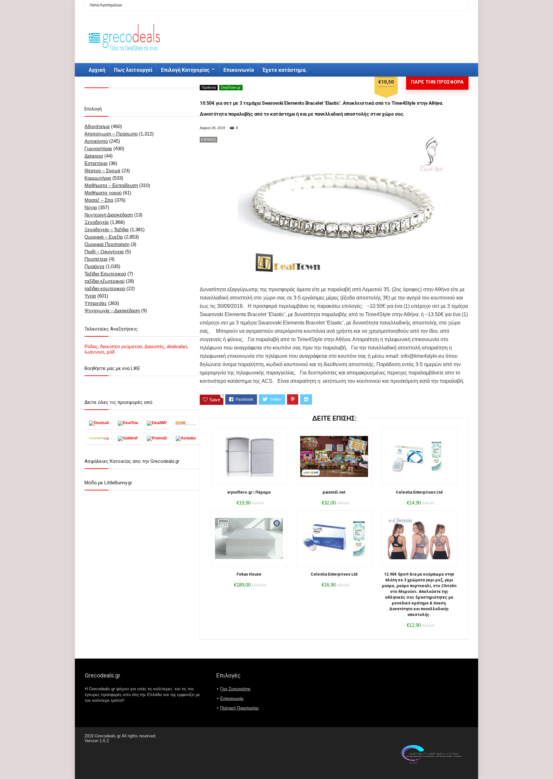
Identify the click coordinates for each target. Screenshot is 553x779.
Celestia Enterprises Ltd (419, 492)
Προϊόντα (209, 87)
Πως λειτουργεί (133, 70)
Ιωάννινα (94, 352)
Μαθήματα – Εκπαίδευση (111, 185)
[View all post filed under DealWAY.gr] (157, 423)
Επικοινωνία (238, 70)
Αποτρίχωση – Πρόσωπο (111, 133)
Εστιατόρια (96, 163)
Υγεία (90, 296)
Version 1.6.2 (96, 740)
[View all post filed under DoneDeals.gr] (186, 423)
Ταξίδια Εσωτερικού (105, 273)
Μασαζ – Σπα (98, 200)
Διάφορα (93, 156)
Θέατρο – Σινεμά (102, 170)
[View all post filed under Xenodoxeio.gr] (186, 438)
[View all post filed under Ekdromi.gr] (99, 438)
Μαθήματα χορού (103, 192)
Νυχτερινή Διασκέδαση (108, 214)
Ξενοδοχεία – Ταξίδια (106, 229)
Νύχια (90, 207)
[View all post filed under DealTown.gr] (128, 423)
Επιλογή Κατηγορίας (185, 70)
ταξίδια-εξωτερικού (104, 281)
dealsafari (177, 346)
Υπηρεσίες (95, 303)
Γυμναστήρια (98, 148)
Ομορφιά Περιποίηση (106, 244)
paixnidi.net (334, 492)
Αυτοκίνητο (96, 141)
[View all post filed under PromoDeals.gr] (157, 438)
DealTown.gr (231, 87)
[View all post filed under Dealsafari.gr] (99, 423)
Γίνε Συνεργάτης (235, 688)
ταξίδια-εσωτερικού (104, 288)
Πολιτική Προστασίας (239, 708)
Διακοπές (154, 346)
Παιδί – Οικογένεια (104, 251)
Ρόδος (91, 346)
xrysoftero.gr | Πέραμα (249, 492)
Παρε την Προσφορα (437, 82)
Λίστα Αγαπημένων (106, 5)
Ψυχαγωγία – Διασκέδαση (112, 310)
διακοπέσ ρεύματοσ (121, 346)
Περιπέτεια (96, 259)
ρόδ (111, 352)
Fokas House (248, 574)
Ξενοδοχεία (96, 222)
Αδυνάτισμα (97, 126)
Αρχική (97, 70)
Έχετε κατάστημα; (284, 70)
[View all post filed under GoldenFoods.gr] (128, 438)
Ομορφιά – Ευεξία (103, 237)
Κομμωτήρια (97, 178)
